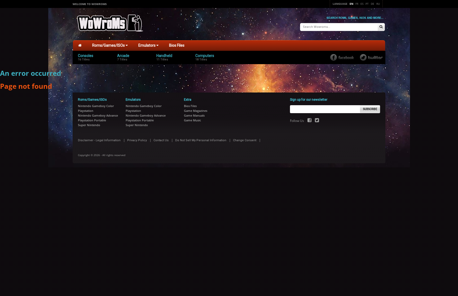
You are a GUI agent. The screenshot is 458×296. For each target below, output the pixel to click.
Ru (378, 4)
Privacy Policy (137, 140)
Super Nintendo (89, 125)
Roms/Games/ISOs (109, 45)
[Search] (381, 27)
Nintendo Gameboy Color (96, 106)
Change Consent (244, 140)
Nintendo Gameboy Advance (98, 115)
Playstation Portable (92, 120)
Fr (356, 4)
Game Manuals (194, 115)
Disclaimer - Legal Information (99, 140)
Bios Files (176, 45)
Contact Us (161, 140)
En (351, 4)
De (372, 4)
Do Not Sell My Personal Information (200, 140)
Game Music (192, 120)
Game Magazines (195, 111)
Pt (367, 4)
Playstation (85, 111)
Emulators (147, 45)
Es (361, 4)
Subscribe (370, 109)
